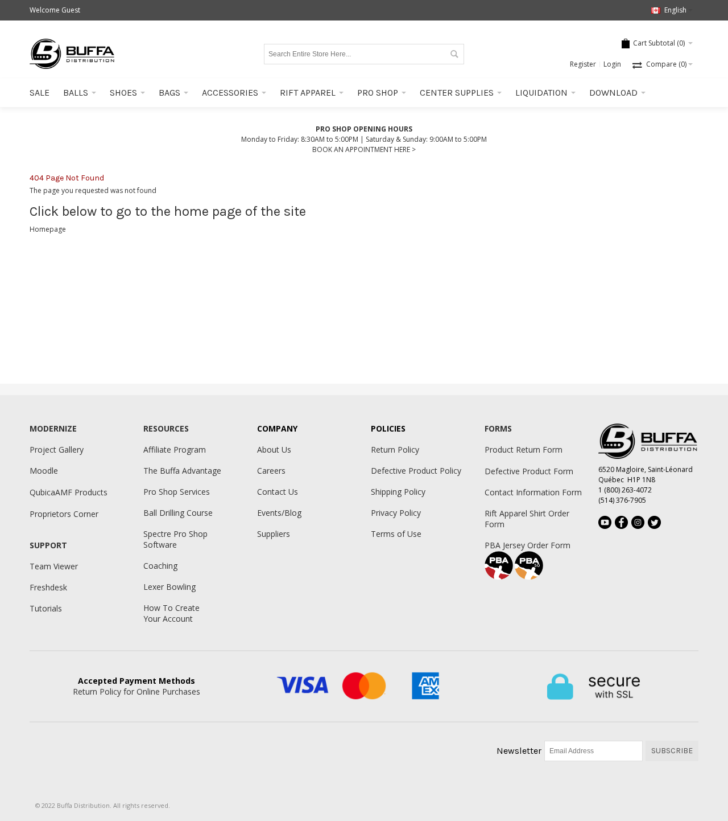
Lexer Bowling (169, 586)
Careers (271, 470)
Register (583, 64)
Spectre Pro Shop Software (175, 539)
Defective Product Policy (416, 470)
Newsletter (519, 750)
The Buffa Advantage (182, 470)
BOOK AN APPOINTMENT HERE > (364, 149)
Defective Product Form (529, 471)
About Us (274, 449)
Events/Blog (279, 512)
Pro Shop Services (176, 491)
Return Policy (395, 449)
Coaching (160, 565)
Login (612, 64)
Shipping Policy (398, 491)
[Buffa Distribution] (72, 54)
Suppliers (273, 533)
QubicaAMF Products (68, 492)
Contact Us (277, 491)
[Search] (454, 54)
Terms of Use (396, 533)
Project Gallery (57, 449)
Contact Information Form (533, 492)
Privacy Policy (396, 512)
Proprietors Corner (64, 513)
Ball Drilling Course (178, 512)
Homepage (48, 229)
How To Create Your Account (171, 613)
